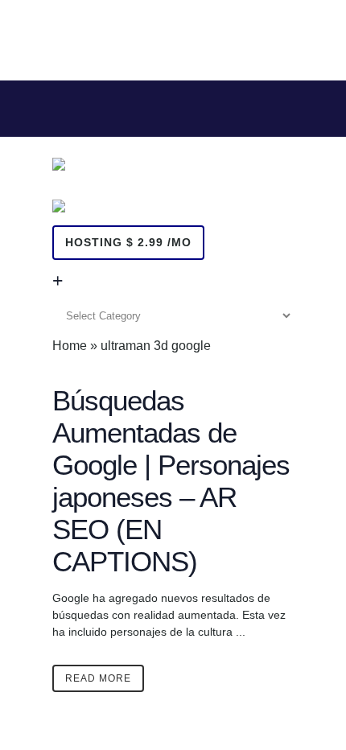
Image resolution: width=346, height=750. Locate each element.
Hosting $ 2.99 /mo (128, 242)
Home (69, 345)
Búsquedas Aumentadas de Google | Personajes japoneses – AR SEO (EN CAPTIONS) (171, 481)
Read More (98, 678)
